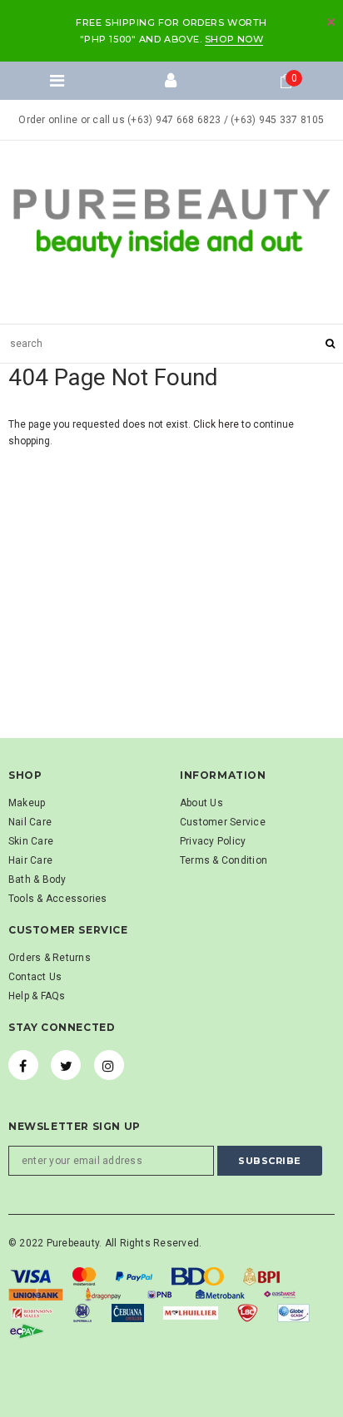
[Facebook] (23, 1065)
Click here (217, 424)
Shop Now (234, 39)
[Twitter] (66, 1065)
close (331, 22)
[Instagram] (109, 1065)
